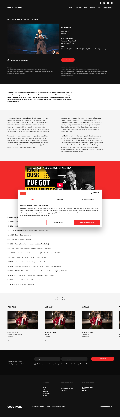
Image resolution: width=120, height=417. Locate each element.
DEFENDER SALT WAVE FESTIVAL (87, 388)
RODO (48, 406)
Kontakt (92, 7)
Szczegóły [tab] (60, 199)
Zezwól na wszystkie (87, 222)
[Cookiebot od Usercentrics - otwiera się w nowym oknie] (92, 193)
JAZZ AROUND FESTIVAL (67, 383)
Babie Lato (84, 390)
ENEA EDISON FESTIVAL (67, 388)
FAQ (44, 389)
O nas (85, 7)
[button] (62, 299)
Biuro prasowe (47, 398)
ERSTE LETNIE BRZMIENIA (88, 383)
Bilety (99, 7)
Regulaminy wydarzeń (58, 406)
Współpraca (107, 7)
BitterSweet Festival (88, 385)
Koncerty (70, 7)
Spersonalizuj (58, 222)
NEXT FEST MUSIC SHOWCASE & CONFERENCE (68, 385)
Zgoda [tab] (32, 199)
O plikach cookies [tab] (88, 199)
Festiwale (79, 7)
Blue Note (64, 390)
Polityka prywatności (38, 406)
